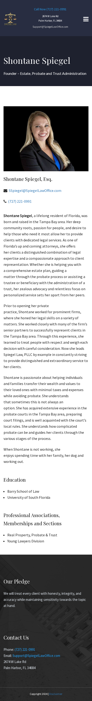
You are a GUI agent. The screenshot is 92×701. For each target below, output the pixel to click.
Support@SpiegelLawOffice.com (50, 26)
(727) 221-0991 (56, 9)
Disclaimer (55, 694)
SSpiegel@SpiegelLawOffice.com (35, 190)
